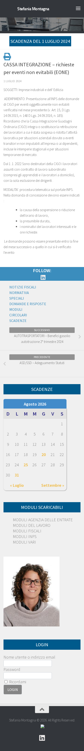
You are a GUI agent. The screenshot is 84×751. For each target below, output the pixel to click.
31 (17, 475)
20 (44, 454)
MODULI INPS (25, 536)
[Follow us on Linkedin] (43, 277)
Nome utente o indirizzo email (29, 657)
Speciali (16, 298)
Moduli (15, 309)
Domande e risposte (27, 303)
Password (12, 669)
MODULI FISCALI (27, 531)
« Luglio (17, 485)
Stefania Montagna (33, 8)
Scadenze (18, 320)
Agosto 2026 (35, 404)
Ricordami (17, 681)
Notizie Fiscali (22, 287)
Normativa (19, 292)
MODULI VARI (24, 542)
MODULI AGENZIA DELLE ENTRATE (43, 519)
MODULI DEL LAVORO (31, 525)
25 (26, 464)
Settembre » (52, 485)
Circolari (18, 315)
